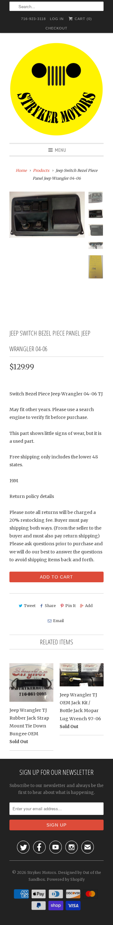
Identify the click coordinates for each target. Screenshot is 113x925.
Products (41, 170)
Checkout (56, 28)
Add (89, 605)
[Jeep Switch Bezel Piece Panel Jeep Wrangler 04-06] (47, 215)
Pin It (70, 605)
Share (50, 605)
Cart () (82, 19)
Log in (57, 19)
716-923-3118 (33, 19)
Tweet (29, 605)
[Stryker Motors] (56, 90)
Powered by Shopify (66, 879)
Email (58, 620)
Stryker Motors (41, 872)
